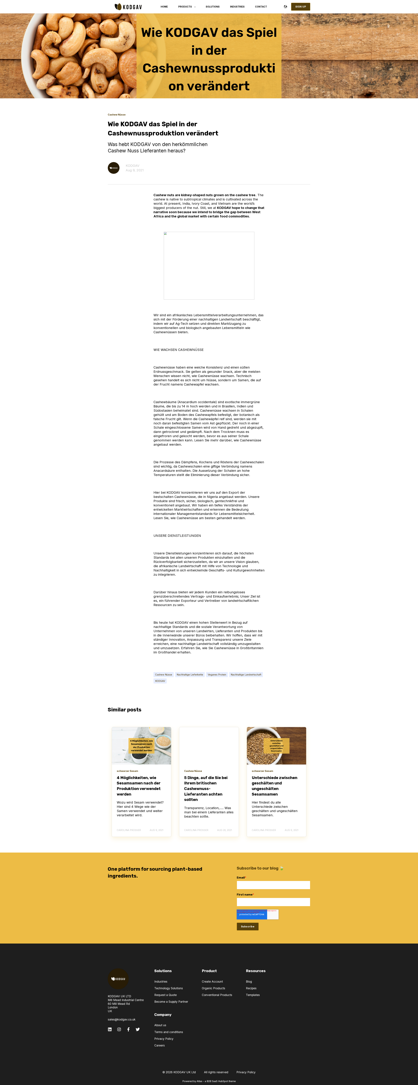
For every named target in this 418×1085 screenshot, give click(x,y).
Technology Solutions (168, 988)
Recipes (251, 988)
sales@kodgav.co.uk (122, 1019)
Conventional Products (217, 995)
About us (160, 1025)
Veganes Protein (217, 674)
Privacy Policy (163, 1038)
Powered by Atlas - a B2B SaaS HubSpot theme (209, 1081)
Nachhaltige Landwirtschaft (246, 674)
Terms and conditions (168, 1032)
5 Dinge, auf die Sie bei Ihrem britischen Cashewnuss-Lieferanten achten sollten (206, 788)
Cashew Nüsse (163, 674)
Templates (253, 995)
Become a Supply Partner (171, 1001)
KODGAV (132, 166)
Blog (249, 981)
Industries (160, 981)
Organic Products (213, 988)
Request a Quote (165, 995)
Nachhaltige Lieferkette (190, 674)
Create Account (212, 981)
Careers (159, 1045)
